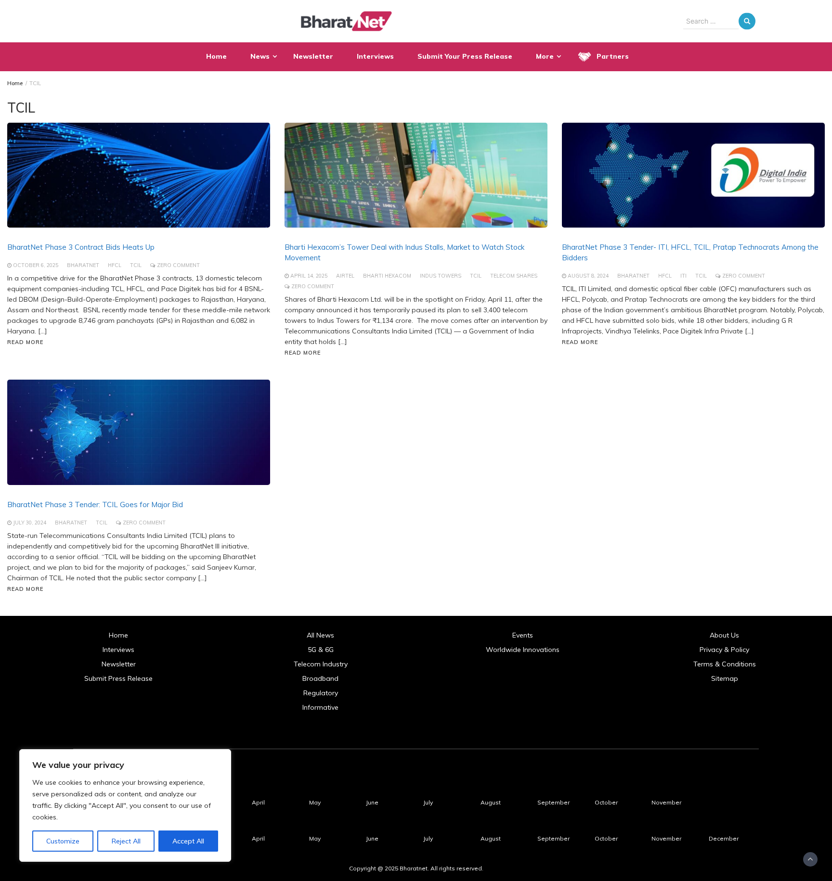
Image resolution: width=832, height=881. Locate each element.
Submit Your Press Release (464, 56)
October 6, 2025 (35, 265)
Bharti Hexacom (387, 275)
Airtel (345, 275)
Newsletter (313, 56)
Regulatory (320, 693)
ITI (683, 275)
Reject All (126, 841)
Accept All (188, 841)
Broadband (320, 678)
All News (320, 635)
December (724, 838)
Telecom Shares (513, 275)
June (372, 802)
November (666, 802)
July (428, 802)
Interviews (375, 56)
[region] (125, 805)
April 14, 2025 (308, 275)
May (315, 802)
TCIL (136, 265)
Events (522, 635)
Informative (320, 707)
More (545, 56)
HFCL (114, 265)
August (491, 802)
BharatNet (83, 265)
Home (216, 56)
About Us (724, 635)
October (606, 802)
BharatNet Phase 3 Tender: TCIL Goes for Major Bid (95, 504)
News (260, 56)
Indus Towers (440, 275)
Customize (62, 841)
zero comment (178, 265)
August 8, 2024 (588, 275)
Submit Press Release (118, 678)
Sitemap (724, 678)
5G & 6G (321, 649)
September (553, 802)
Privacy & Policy (724, 649)
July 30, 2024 (29, 522)
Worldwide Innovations (522, 649)
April (258, 802)
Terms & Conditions (724, 664)
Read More (25, 342)
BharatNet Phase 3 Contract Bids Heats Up (81, 247)
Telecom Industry (321, 664)
